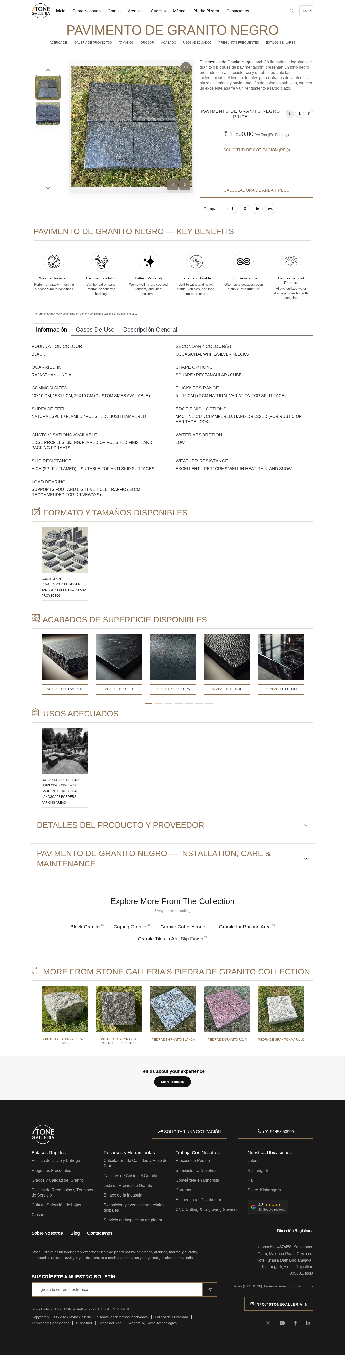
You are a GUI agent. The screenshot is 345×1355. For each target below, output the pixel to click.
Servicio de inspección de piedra (133, 1220)
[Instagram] (268, 1323)
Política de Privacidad (171, 1317)
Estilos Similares (280, 42)
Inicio (60, 11)
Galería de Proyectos (93, 42)
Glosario (39, 1215)
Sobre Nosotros (47, 1233)
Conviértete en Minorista (197, 1180)
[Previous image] (172, 184)
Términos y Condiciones (50, 1323)
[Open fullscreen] (186, 67)
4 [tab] (179, 703)
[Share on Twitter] (245, 209)
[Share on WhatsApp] (270, 209)
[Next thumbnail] (48, 188)
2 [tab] (158, 703)
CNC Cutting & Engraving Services (207, 1209)
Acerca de (58, 42)
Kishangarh (258, 1170)
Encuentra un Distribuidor (198, 1200)
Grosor (147, 42)
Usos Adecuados (197, 42)
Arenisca (136, 11)
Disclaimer (84, 1323)
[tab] (51, 329)
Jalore (253, 1160)
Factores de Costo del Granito (130, 1176)
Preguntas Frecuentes (239, 42)
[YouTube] (282, 1323)
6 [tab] (199, 703)
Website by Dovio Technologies (152, 1323)
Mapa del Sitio (110, 1323)
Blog (75, 1233)
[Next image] (184, 184)
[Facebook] (295, 1323)
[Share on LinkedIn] (258, 209)
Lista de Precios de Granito (128, 1185)
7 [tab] (209, 703)
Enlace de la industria (123, 1195)
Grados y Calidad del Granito (58, 1180)
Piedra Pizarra (206, 11)
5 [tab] (189, 703)
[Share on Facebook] (232, 209)
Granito (114, 11)
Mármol (179, 11)
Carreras (183, 1190)
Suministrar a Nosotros (196, 1170)
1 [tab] (148, 703)
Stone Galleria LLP (46, 1309)
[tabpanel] (65, 564)
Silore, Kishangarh (264, 1190)
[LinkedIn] (308, 1323)
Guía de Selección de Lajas (56, 1205)
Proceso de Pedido (193, 1160)
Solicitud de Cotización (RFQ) (256, 150)
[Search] (274, 11)
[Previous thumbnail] (48, 70)
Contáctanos (237, 11)
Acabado (168, 42)
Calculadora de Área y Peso (256, 190)
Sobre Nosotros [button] (86, 11)
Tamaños (126, 42)
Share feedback (172, 1082)
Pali (251, 1180)
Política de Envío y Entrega (56, 1160)
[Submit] (209, 1289)
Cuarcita (158, 11)
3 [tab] (169, 703)
